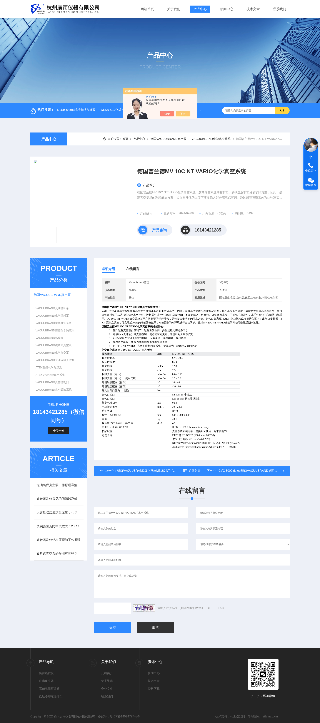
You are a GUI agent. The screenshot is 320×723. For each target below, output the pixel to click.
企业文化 (107, 688)
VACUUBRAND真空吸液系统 (54, 389)
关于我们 (173, 9)
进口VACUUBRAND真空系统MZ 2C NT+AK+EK (149, 470)
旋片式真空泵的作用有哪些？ (56, 553)
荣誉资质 (107, 680)
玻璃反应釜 (46, 680)
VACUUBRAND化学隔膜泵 (52, 315)
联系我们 (279, 9)
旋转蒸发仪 (46, 673)
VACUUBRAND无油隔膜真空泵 (55, 360)
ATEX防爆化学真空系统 (50, 374)
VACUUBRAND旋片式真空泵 (54, 345)
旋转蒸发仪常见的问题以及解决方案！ (59, 499)
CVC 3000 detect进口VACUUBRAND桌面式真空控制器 (255, 470)
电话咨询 (310, 170)
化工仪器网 (237, 716)
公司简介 (107, 673)
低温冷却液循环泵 (51, 696)
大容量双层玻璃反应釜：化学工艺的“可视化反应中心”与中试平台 (59, 512)
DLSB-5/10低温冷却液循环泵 (120, 109)
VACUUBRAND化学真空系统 (211, 138)
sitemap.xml (271, 716)
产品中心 (200, 9)
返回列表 (195, 470)
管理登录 (254, 716)
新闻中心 (226, 9)
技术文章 (253, 9)
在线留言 (132, 269)
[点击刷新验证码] (144, 608)
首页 (125, 138)
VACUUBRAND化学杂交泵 (52, 352)
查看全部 (58, 430)
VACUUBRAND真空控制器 (52, 382)
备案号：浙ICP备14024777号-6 (119, 716)
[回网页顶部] (311, 157)
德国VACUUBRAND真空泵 (168, 138)
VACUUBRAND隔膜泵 (49, 337)
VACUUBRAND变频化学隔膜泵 (55, 330)
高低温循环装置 (49, 688)
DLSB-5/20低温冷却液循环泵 (76, 109)
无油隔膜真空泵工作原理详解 (56, 485)
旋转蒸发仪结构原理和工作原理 (58, 540)
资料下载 (154, 688)
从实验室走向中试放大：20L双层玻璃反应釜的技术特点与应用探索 (59, 526)
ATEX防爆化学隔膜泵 (49, 367)
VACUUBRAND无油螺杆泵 (52, 308)
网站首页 (147, 9)
